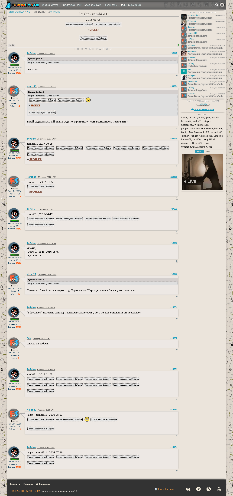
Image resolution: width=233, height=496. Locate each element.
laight (11, 45)
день (199, 151)
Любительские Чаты (71, 5)
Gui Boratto (55, 11)
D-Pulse (31, 53)
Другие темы (111, 5)
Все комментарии (132, 5)
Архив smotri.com (93, 5)
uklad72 (31, 274)
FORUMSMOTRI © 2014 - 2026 (25, 491)
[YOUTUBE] (216, 489)
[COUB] (206, 489)
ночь (208, 151)
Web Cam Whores (50, 5)
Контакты (15, 484)
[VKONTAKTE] (185, 489)
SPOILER (94, 30)
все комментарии (204, 109)
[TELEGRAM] (196, 489)
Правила (28, 484)
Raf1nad (31, 177)
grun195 (32, 86)
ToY (29, 338)
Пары (28, 11)
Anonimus (44, 484)
